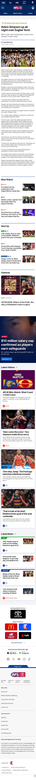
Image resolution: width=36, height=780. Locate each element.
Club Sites (24, 2)
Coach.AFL (4, 721)
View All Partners (16, 642)
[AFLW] (10, 3)
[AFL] (3, 3)
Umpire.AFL (4, 725)
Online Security (7, 773)
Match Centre (17, 13)
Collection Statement (27, 681)
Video (5, 13)
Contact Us (4, 707)
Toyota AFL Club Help (7, 699)
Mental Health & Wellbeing (9, 695)
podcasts (9, 298)
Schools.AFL (5, 729)
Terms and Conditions (18, 767)
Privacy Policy (18, 681)
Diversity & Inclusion (7, 703)
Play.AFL (3, 717)
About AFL (4, 691)
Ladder (30, 13)
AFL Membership (6, 733)
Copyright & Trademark (20, 770)
